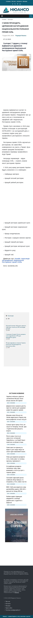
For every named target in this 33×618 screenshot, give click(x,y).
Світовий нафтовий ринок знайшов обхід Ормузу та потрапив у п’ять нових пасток (16, 480)
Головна (8, 1)
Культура (10, 19)
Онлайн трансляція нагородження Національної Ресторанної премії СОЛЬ (16, 260)
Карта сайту (9, 608)
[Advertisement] (16, 90)
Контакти (19, 1)
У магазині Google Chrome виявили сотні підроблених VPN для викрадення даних (16, 336)
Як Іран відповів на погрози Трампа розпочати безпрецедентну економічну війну (16, 344)
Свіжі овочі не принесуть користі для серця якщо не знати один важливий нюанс (15, 449)
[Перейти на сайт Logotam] (16, 541)
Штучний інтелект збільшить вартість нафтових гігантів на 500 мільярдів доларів (16, 327)
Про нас (14, 1)
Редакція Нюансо (20, 35)
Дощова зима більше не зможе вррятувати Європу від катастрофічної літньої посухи (16, 417)
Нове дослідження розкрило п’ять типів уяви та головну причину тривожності (15, 459)
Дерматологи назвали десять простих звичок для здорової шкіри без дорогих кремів (16, 408)
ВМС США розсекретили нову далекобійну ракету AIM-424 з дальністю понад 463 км (16, 489)
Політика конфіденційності (13, 610)
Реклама (25, 1)
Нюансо (17, 592)
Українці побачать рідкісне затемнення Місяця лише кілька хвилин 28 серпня (15, 398)
